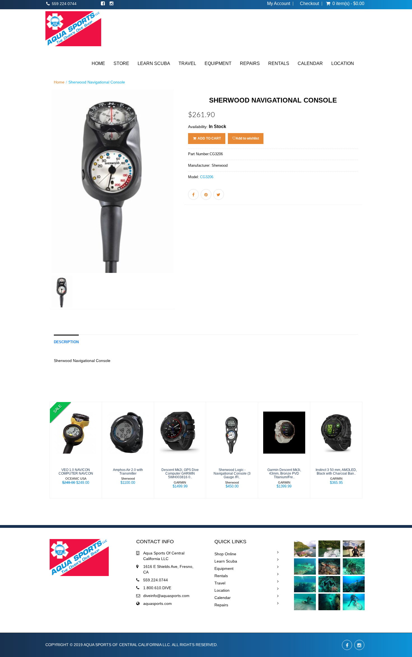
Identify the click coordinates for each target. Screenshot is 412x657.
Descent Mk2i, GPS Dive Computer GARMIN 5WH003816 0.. (180, 473)
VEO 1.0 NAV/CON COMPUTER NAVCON (76, 471)
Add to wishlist (247, 138)
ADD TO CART (209, 138)
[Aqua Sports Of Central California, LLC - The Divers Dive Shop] (73, 28)
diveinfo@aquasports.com (166, 595)
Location (222, 590)
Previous (37, 206)
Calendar (222, 597)
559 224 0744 (64, 3)
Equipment (223, 568)
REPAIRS (250, 63)
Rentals (221, 576)
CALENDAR (310, 63)
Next (189, 206)
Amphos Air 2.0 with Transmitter (128, 471)
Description (66, 342)
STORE (121, 63)
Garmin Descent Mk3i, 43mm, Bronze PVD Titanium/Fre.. (284, 473)
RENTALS (278, 63)
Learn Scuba (225, 561)
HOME (98, 63)
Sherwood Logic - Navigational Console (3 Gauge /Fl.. (232, 473)
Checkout (309, 4)
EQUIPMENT (218, 63)
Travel (219, 583)
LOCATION (342, 63)
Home (59, 82)
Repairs (221, 605)
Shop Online (225, 554)
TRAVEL (187, 63)
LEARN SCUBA (154, 63)
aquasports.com (157, 603)
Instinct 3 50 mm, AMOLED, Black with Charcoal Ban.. (336, 471)
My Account (278, 4)
